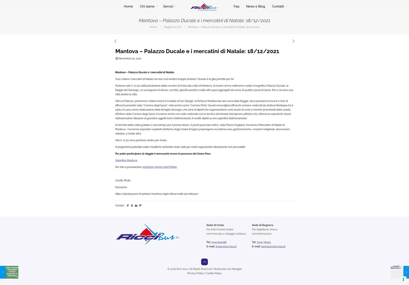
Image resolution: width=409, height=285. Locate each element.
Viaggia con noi (172, 27)
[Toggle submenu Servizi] (175, 6)
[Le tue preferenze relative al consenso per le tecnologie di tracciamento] (403, 279)
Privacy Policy (195, 273)
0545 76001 (264, 242)
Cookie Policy (214, 273)
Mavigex (237, 268)
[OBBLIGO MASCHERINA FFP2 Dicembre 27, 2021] (400, 272)
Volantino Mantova (126, 160)
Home (153, 27)
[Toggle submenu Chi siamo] (157, 6)
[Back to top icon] (204, 262)
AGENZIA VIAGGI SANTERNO (160, 167)
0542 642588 (218, 242)
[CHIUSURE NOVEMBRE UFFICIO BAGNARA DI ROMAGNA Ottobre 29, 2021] (9, 272)
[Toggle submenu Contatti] (286, 6)
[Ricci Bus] (204, 6)
